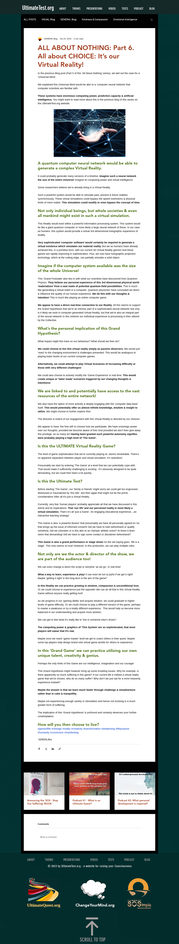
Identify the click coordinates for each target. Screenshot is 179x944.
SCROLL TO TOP (92, 940)
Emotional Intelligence (125, 19)
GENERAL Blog (68, 19)
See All (152, 767)
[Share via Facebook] (39, 748)
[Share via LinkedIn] (52, 748)
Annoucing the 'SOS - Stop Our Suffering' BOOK (42, 802)
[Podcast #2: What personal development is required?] (135, 784)
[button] (151, 20)
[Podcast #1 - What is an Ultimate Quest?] (89, 784)
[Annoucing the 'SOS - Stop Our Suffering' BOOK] (44, 784)
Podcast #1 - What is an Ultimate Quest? (86, 802)
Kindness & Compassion (95, 19)
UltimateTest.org (38, 7)
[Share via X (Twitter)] (46, 748)
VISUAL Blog (48, 19)
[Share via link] (59, 748)
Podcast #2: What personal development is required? (133, 802)
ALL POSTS (30, 19)
